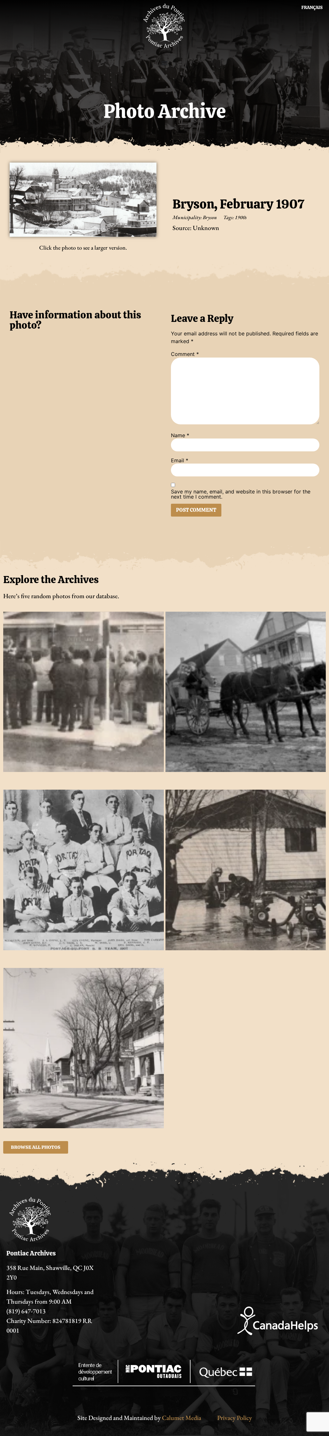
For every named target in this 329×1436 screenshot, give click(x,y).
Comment (185, 354)
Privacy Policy (234, 1418)
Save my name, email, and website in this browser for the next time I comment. (240, 494)
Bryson (210, 217)
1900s (241, 217)
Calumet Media (181, 1418)
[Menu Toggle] (164, 63)
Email (179, 460)
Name (180, 435)
